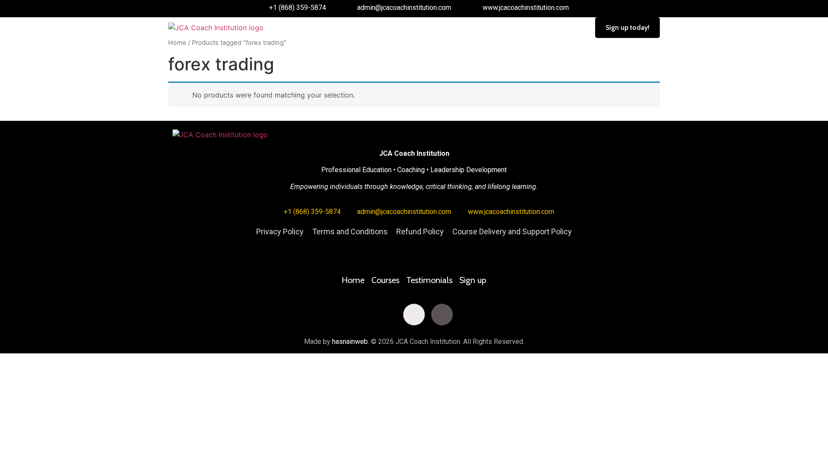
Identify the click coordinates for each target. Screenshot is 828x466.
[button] (426, 27)
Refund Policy (420, 231)
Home (177, 43)
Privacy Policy (280, 231)
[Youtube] (386, 314)
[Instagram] (414, 314)
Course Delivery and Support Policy (512, 231)
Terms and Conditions (350, 231)
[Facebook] (330, 314)
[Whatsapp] (470, 314)
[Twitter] (358, 314)
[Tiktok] (442, 314)
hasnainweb (350, 341)
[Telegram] (498, 314)
